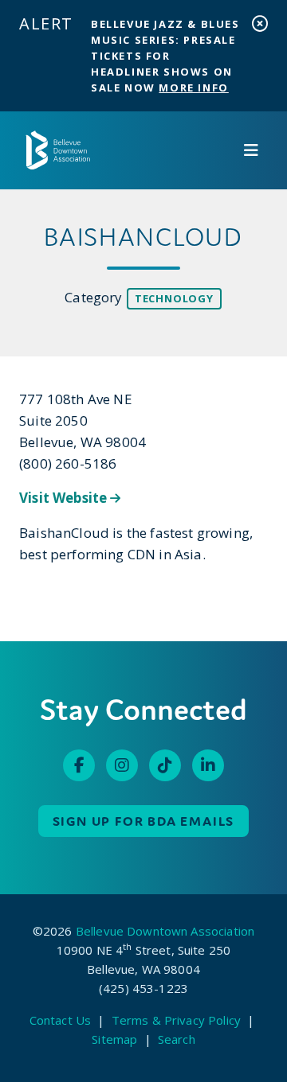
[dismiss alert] (260, 23)
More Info (193, 87)
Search (176, 1039)
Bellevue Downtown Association (165, 931)
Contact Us (60, 1020)
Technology (174, 298)
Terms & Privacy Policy (176, 1020)
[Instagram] (122, 765)
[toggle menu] (251, 150)
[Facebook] (79, 765)
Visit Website (64, 497)
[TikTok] (165, 765)
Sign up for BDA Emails (144, 821)
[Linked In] (208, 765)
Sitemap (114, 1039)
